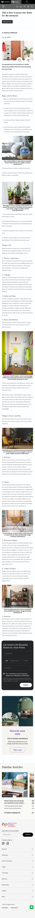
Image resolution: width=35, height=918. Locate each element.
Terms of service (14, 907)
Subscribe (28, 834)
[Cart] (32, 6)
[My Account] (24, 6)
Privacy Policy (5, 907)
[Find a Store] (28, 6)
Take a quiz (17, 750)
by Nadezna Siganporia (12, 812)
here (7, 409)
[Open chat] (31, 907)
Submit (25, 685)
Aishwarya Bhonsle (10, 33)
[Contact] (21, 6)
